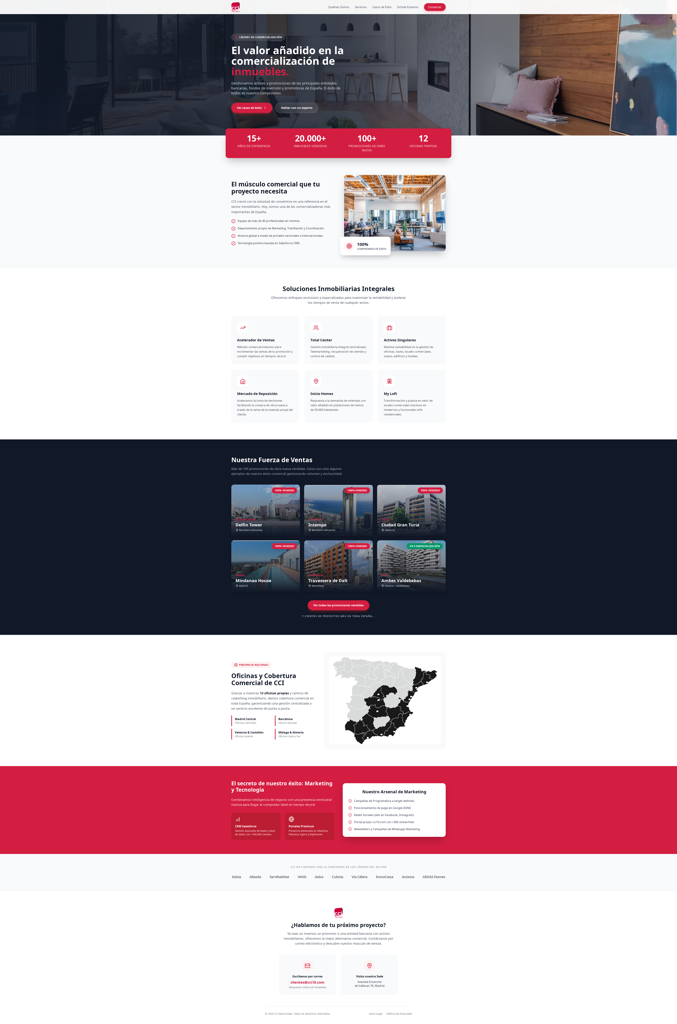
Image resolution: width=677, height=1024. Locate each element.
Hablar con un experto (296, 108)
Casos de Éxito (382, 7)
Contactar (434, 7)
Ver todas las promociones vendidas (338, 605)
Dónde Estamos (407, 7)
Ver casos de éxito (249, 108)
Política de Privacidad (399, 1013)
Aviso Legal (375, 1013)
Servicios (361, 7)
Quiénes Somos (338, 7)
